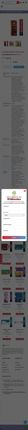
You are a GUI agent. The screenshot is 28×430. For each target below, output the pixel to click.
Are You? (6, 212)
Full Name (6, 206)
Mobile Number (7, 224)
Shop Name (6, 218)
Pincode (5, 230)
